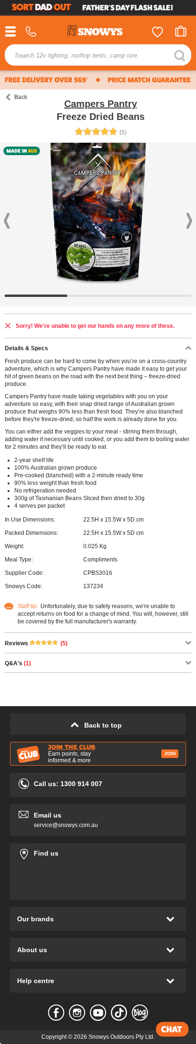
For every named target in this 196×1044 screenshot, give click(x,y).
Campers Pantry (100, 103)
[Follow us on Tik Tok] (119, 1013)
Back (20, 97)
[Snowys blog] (140, 1013)
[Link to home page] (98, 32)
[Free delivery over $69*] (46, 80)
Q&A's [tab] (18, 663)
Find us (98, 851)
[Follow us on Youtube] (98, 1013)
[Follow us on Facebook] (56, 1013)
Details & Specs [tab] (26, 348)
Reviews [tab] (36, 643)
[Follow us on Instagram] (77, 1013)
